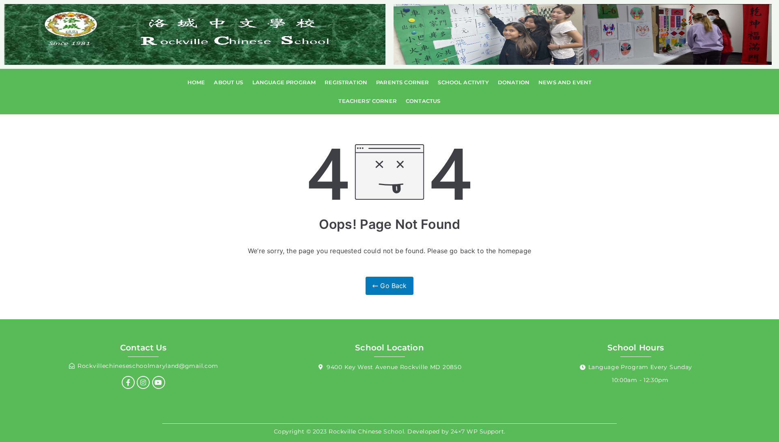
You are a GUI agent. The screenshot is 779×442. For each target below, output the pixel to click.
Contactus (423, 101)
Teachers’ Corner (367, 101)
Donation (513, 82)
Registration (346, 82)
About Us (228, 82)
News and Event (565, 82)
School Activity (463, 82)
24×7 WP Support (477, 431)
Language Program (284, 82)
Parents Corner (402, 82)
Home (196, 82)
